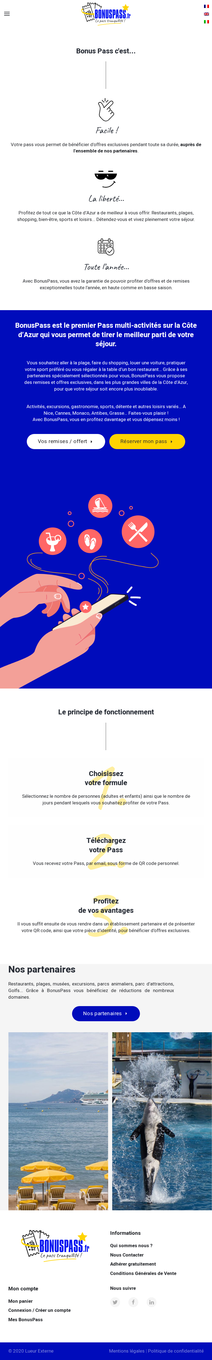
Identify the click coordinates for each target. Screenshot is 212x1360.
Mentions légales (127, 1351)
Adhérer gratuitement (133, 1264)
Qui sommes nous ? (131, 1245)
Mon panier (20, 1301)
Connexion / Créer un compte (39, 1310)
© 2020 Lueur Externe (31, 1351)
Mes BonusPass (25, 1319)
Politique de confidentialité (176, 1351)
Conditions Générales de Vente (143, 1273)
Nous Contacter (127, 1255)
